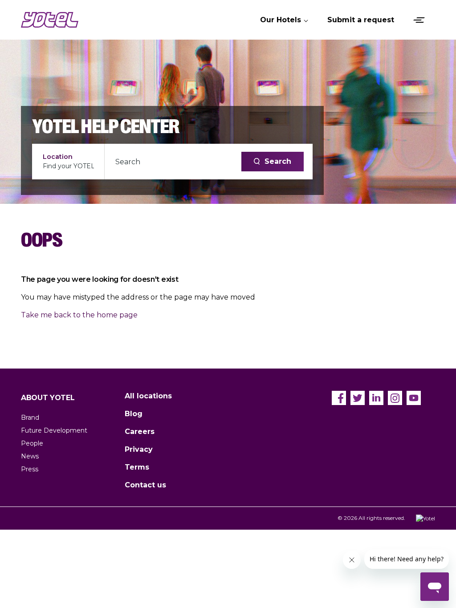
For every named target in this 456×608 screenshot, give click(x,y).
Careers (140, 431)
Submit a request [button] (360, 20)
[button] (284, 20)
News (30, 456)
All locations (148, 396)
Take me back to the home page (79, 315)
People (32, 443)
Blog (133, 413)
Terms (137, 467)
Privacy (139, 449)
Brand (30, 417)
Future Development (54, 430)
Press (29, 469)
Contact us (145, 485)
